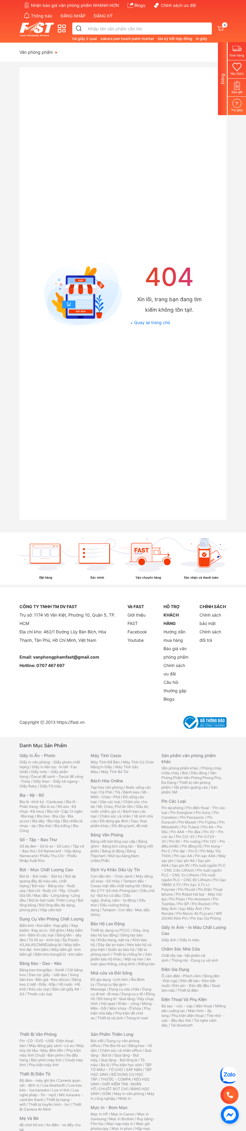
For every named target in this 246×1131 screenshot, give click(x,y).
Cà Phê (106, 792)
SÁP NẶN (134, 1069)
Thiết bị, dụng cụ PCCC (110, 930)
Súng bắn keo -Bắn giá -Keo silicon (49, 977)
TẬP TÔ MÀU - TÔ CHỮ (121, 1067)
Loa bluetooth (53, 1085)
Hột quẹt (108, 1003)
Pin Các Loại (173, 801)
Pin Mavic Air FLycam (194, 913)
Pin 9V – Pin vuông (184, 841)
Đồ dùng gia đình (114, 821)
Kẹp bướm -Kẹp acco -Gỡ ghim (49, 927)
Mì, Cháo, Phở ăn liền (115, 806)
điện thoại (204, 1006)
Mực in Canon (122, 1114)
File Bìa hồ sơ (114, 1045)
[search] (79, 29)
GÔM (106, 1093)
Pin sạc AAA (205, 856)
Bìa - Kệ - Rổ (32, 795)
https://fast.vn (71, 722)
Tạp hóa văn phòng (107, 787)
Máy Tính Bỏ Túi (114, 771)
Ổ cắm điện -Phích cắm (181, 976)
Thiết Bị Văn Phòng (38, 1034)
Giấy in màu (189, 940)
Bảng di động (113, 851)
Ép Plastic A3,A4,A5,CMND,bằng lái (49, 942)
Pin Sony (203, 812)
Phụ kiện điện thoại (188, 1015)
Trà (117, 792)
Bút (185, 773)
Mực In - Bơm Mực (109, 1107)
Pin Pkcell (186, 889)
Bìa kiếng (62, 825)
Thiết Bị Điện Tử (35, 1073)
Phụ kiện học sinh (127, 1065)
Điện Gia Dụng (175, 969)
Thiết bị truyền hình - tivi (49, 1104)
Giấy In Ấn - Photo (37, 755)
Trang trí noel (137, 1018)
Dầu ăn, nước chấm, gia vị (120, 809)
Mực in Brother (121, 1119)
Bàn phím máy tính (46, 1060)
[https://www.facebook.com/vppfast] (230, 1114)
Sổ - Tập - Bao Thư (38, 839)
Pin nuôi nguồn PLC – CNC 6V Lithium (188, 877)
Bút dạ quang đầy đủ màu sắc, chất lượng (48, 881)
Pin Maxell (187, 822)
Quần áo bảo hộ (121, 949)
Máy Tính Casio (106, 755)
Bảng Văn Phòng (107, 834)
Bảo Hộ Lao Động (108, 923)
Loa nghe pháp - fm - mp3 (49, 1092)
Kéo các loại (39, 989)
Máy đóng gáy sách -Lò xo (51, 1045)
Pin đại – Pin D (185, 851)
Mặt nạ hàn (133, 959)
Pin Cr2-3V (185, 836)
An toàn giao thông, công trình (121, 961)
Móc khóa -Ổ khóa (125, 1008)
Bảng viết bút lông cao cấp (113, 841)
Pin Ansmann (199, 899)
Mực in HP (99, 1114)
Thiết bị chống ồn (127, 954)
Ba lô (105, 1065)
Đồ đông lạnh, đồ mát (130, 825)
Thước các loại (39, 994)
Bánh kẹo (131, 792)
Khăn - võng (128, 1003)
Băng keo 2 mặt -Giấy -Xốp (50, 982)
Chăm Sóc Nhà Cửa (180, 948)
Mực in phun (122, 1128)
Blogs (139, 5)
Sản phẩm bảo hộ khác (121, 956)
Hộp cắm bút (51, 910)
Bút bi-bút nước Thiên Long (52, 900)
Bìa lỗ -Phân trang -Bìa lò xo (49, 804)
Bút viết (97, 1041)
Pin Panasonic (192, 817)
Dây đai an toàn (111, 944)
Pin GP (183, 904)
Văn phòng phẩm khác (180, 768)
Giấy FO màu (51, 786)
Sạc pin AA (185, 860)
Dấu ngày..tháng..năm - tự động (113, 897)
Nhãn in (124, 1098)
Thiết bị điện (188, 990)
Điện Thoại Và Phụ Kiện (184, 999)
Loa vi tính (61, 1090)
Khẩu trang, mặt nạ (113, 940)
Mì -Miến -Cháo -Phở (120, 794)
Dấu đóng (199, 773)
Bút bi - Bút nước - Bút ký (41, 876)
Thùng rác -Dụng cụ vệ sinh (194, 960)
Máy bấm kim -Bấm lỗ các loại (51, 932)
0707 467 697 (50, 665)
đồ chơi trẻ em (31, 1125)
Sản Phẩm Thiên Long (112, 1034)
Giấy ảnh (168, 940)
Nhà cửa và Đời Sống (111, 972)
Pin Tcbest (190, 827)
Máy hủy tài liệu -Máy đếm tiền (52, 1048)
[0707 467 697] (230, 1095)
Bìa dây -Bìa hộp (46, 821)
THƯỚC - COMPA (115, 1079)
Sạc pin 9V (181, 865)
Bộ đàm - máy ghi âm (37, 1080)
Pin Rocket (201, 904)
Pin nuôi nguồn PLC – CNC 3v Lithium (191, 872)
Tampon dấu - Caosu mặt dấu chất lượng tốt (118, 883)
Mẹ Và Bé (29, 1118)
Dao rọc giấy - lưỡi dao (48, 974)
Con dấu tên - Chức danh (112, 876)
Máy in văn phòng (129, 1093)
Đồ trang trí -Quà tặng (116, 998)
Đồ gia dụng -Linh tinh (109, 979)
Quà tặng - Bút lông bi (119, 1060)
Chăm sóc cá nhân (115, 816)
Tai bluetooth (182, 1025)
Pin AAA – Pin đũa (185, 831)
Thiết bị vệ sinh (110, 1018)
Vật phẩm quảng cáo (191, 787)
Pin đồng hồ (192, 846)
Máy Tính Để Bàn (105, 762)
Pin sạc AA (183, 856)
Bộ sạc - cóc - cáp (177, 1006)
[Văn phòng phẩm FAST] (38, 28)
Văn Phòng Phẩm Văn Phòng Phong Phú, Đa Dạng (191, 778)
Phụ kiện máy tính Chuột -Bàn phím (50, 1052)
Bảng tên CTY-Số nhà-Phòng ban (121, 888)
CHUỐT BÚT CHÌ (113, 1089)
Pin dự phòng (172, 807)
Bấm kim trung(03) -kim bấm (59, 954)
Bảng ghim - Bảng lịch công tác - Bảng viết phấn (122, 846)
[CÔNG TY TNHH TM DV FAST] (228, 1074)
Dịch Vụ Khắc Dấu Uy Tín (115, 869)
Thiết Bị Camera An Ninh (50, 1106)
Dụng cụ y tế (132, 994)
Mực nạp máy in (119, 1123)
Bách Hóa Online (107, 780)
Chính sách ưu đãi (178, 5)
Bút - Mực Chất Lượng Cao (46, 869)
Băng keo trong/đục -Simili (42, 970)
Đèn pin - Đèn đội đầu (190, 985)
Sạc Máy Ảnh (190, 908)
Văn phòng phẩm (36, 52)
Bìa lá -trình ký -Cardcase (41, 801)
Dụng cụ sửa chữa (124, 989)
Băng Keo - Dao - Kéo (41, 963)
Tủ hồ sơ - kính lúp (44, 940)
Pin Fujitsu (207, 822)
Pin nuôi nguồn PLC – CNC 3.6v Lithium (193, 867)
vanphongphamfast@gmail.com (66, 656)
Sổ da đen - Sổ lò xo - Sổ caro (45, 846)
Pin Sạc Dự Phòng (205, 918)
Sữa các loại (110, 801)
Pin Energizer (181, 812)
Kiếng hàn (146, 964)
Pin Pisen (177, 899)
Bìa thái (45, 825)
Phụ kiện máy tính (44, 1065)
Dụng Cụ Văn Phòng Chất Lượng (52, 918)
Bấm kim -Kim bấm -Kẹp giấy (44, 925)
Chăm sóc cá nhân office (121, 1050)
